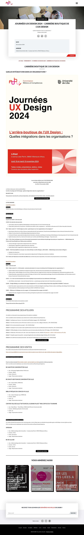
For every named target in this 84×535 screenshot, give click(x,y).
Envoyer (73, 513)
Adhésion (36, 527)
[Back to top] (82, 529)
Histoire (59, 527)
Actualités (30, 527)
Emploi (48, 527)
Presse (63, 527)
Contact (44, 527)
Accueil (21, 60)
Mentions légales (49, 531)
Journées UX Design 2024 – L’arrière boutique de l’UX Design (48, 60)
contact (72, 55)
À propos (25, 527)
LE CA (40, 527)
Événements (27, 60)
